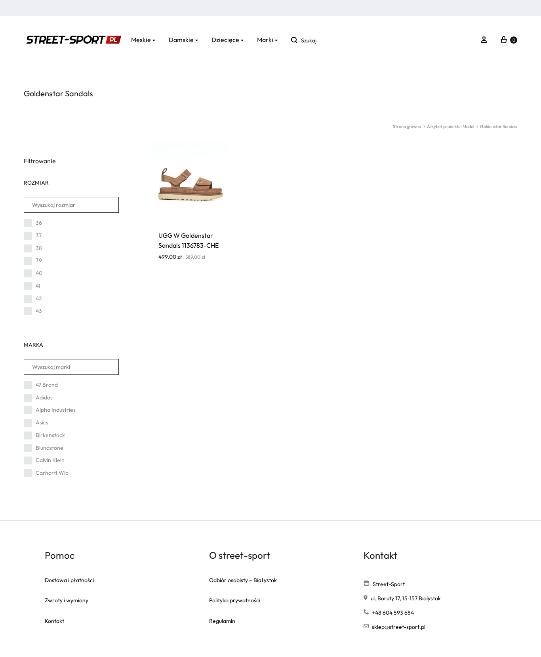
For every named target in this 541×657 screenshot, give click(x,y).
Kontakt (54, 621)
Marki (265, 40)
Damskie (181, 40)
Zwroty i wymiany (66, 600)
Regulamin (222, 621)
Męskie (141, 40)
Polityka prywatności (234, 600)
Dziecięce (225, 40)
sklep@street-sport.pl (398, 626)
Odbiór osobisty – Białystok (243, 580)
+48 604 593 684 (393, 612)
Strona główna (407, 126)
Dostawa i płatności (69, 580)
